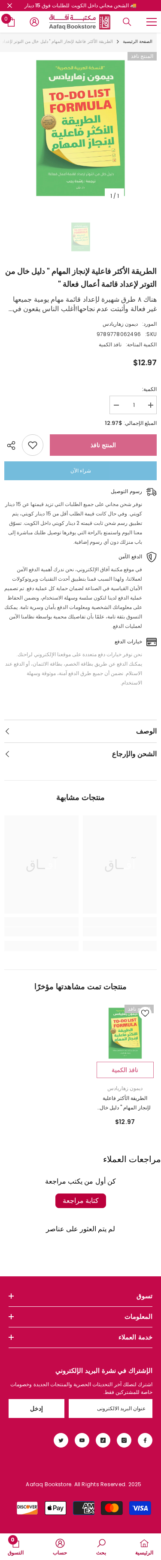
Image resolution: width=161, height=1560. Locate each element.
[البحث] (127, 22)
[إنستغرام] (124, 1440)
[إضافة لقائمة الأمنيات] (32, 445)
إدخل (36, 1408)
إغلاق (9, 6)
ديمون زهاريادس (120, 323)
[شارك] (13, 445)
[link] (120, 931)
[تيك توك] (103, 1440)
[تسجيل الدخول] (34, 21)
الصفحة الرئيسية (137, 41)
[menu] (151, 22)
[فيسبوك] (145, 1440)
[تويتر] (61, 1440)
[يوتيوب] (82, 1440)
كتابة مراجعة (81, 1201)
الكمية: (149, 389)
